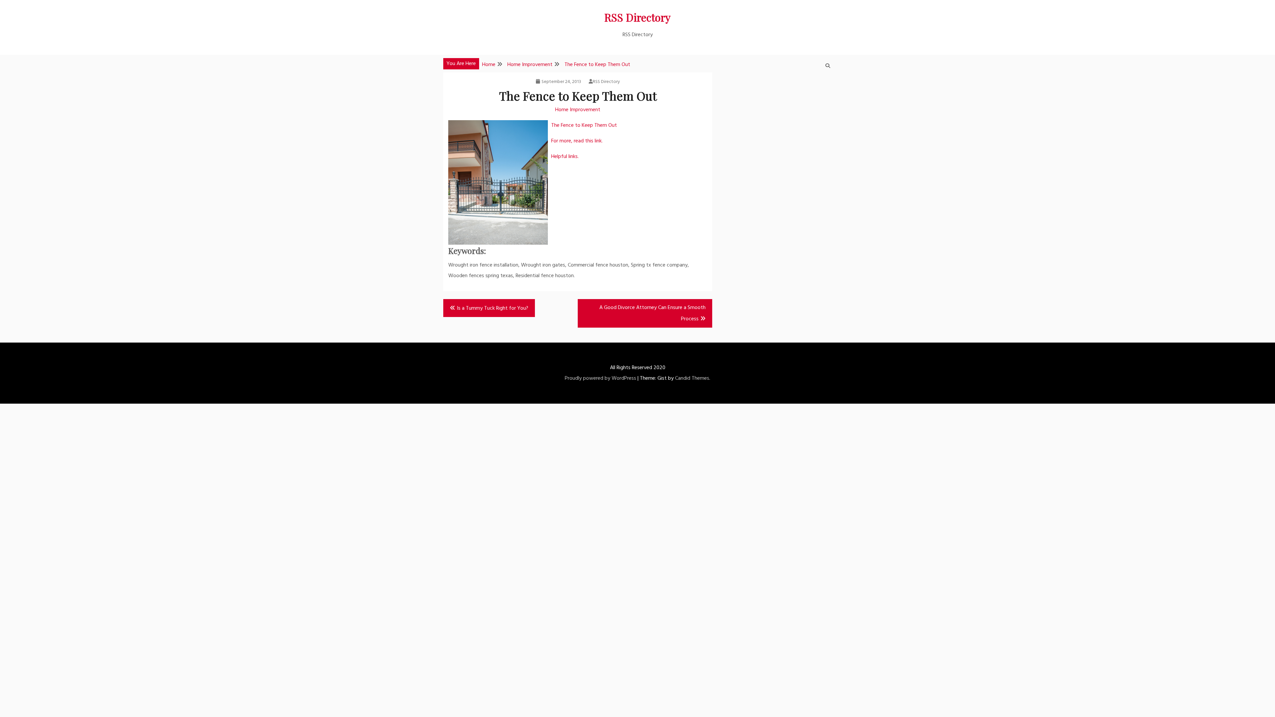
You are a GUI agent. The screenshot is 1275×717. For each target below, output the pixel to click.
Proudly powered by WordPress (600, 378)
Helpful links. (565, 156)
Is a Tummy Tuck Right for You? (492, 308)
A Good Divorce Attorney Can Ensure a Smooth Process (652, 313)
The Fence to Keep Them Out (584, 125)
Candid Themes (692, 378)
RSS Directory (637, 17)
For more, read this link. (577, 141)
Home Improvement (577, 110)
